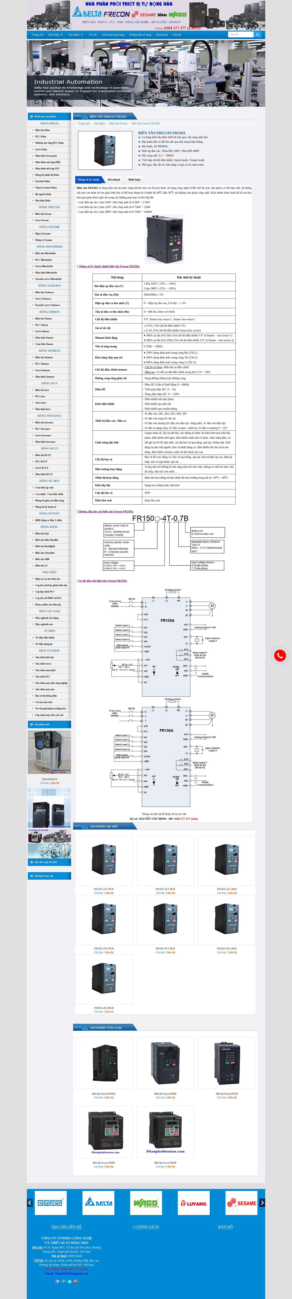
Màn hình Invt (42, 409)
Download (162, 34)
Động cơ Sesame (43, 240)
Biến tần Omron (43, 318)
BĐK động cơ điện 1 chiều (48, 520)
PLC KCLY (41, 461)
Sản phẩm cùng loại (106, 1027)
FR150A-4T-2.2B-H (227, 948)
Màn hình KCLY (44, 474)
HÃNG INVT (49, 383)
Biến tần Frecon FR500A (104, 1093)
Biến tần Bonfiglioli (45, 546)
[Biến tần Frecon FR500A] (103, 1062)
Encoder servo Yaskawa (47, 305)
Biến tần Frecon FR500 (165, 1093)
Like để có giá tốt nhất (45, 862)
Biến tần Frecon (43, 214)
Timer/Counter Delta (46, 187)
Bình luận (134, 179)
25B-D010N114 (49, 753)
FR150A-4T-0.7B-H (104, 948)
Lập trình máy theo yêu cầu (49, 715)
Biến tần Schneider (45, 552)
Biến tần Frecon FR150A (108, 116)
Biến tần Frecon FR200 (104, 1162)
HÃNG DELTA (50, 123)
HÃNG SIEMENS (49, 350)
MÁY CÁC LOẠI (49, 611)
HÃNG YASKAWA (49, 285)
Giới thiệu (53, 34)
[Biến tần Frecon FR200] (103, 1131)
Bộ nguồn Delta (43, 194)
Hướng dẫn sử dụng (140, 34)
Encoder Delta (42, 181)
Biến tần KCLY (43, 455)
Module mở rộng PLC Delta (49, 143)
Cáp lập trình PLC (45, 591)
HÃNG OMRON (50, 311)
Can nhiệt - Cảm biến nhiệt (49, 494)
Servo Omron (42, 331)
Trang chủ (37, 34)
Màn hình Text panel (46, 155)
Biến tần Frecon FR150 (227, 1093)
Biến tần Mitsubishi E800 (50, 810)
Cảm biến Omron (44, 344)
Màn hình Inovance (45, 441)
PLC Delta (40, 136)
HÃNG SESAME (49, 226)
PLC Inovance (42, 428)
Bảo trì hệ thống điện (46, 695)
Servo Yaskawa (43, 298)
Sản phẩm (74, 34)
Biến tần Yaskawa (44, 292)
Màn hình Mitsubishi (46, 272)
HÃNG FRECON (49, 207)
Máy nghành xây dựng (47, 618)
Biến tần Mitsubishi (45, 253)
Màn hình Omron (44, 337)
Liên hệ (176, 34)
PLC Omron (41, 325)
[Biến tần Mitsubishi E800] (49, 783)
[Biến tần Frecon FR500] (165, 1062)
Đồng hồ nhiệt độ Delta (47, 175)
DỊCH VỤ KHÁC (49, 650)
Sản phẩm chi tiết (104, 826)
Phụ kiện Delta (42, 200)
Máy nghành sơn (44, 624)
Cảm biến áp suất (44, 487)
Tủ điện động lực (44, 644)
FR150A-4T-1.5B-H (165, 948)
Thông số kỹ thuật (88, 179)
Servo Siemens (42, 370)
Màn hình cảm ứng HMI (47, 162)
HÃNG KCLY (49, 448)
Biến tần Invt (42, 390)
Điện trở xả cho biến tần (47, 579)
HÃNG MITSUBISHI (49, 246)
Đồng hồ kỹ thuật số (45, 507)
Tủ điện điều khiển (45, 637)
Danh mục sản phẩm (45, 116)
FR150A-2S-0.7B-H (104, 889)
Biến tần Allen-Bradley (46, 540)
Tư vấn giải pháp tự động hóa (50, 708)
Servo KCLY (41, 468)
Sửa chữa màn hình (45, 670)
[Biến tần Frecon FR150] (226, 1062)
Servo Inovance (43, 435)
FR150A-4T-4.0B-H (104, 1008)
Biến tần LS (41, 565)
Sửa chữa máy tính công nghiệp (51, 683)
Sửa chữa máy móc (45, 689)
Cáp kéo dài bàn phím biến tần (51, 585)
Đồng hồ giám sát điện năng (49, 500)
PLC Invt (40, 396)
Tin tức (93, 34)
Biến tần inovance (44, 422)
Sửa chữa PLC (42, 676)
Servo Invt (40, 402)
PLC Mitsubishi (43, 260)
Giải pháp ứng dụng (113, 34)
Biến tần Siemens (44, 357)
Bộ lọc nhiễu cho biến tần (48, 604)
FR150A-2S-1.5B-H (165, 889)
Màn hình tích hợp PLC (47, 168)
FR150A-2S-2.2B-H (227, 889)
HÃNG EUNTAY (49, 513)
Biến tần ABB (42, 559)
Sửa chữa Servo (43, 663)
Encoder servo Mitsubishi (48, 279)
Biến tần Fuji (42, 533)
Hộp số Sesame (43, 233)
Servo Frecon (42, 220)
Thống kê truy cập (43, 875)
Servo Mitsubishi (44, 266)
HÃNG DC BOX (49, 480)
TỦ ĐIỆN (49, 630)
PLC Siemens (42, 363)
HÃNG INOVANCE (49, 415)
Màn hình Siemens (44, 376)
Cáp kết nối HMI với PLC (48, 598)
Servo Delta (41, 149)
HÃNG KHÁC (49, 526)
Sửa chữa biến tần (44, 657)
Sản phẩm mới (41, 724)
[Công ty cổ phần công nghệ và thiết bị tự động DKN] (51, 16)
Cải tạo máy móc (43, 702)
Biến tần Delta (42, 130)
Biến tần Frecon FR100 (165, 1162)
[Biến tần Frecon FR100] (165, 1131)
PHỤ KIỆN (49, 572)
